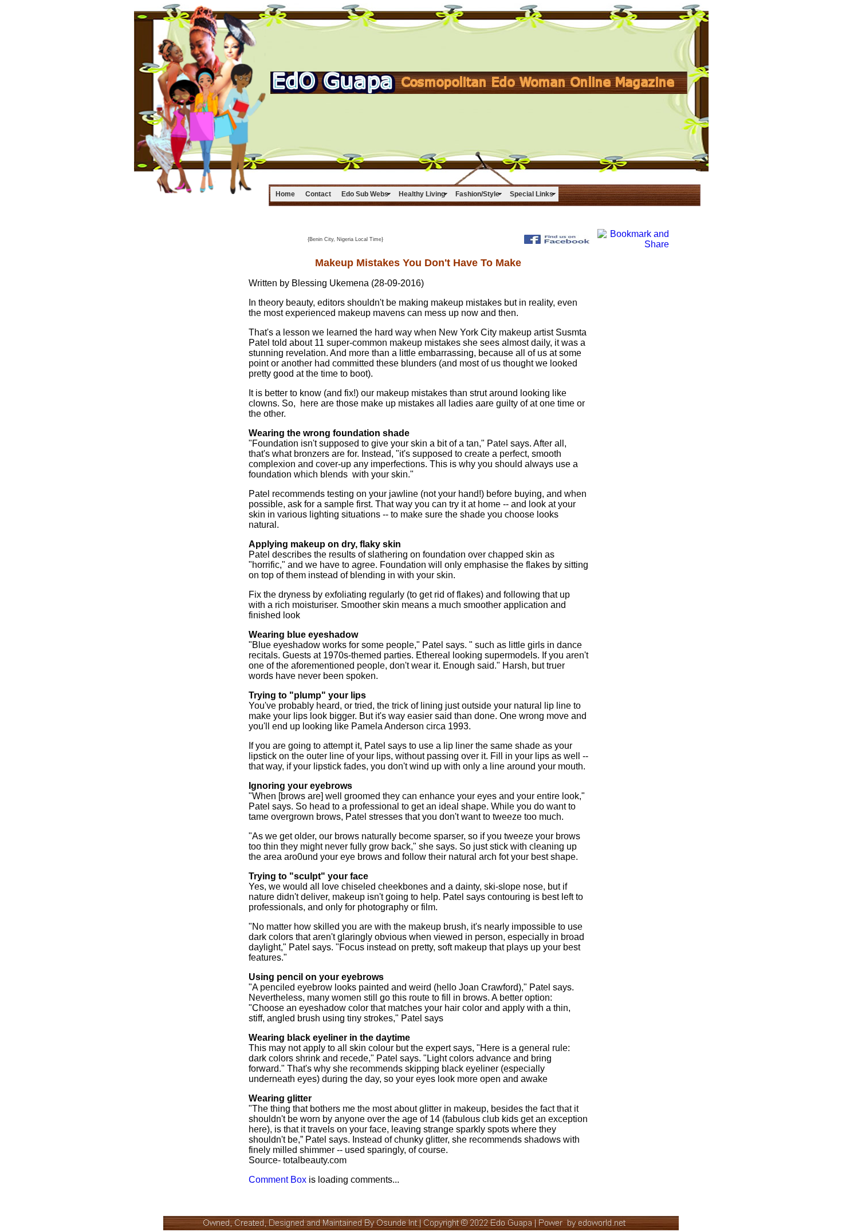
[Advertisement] (487, 43)
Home (285, 194)
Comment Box (277, 1179)
